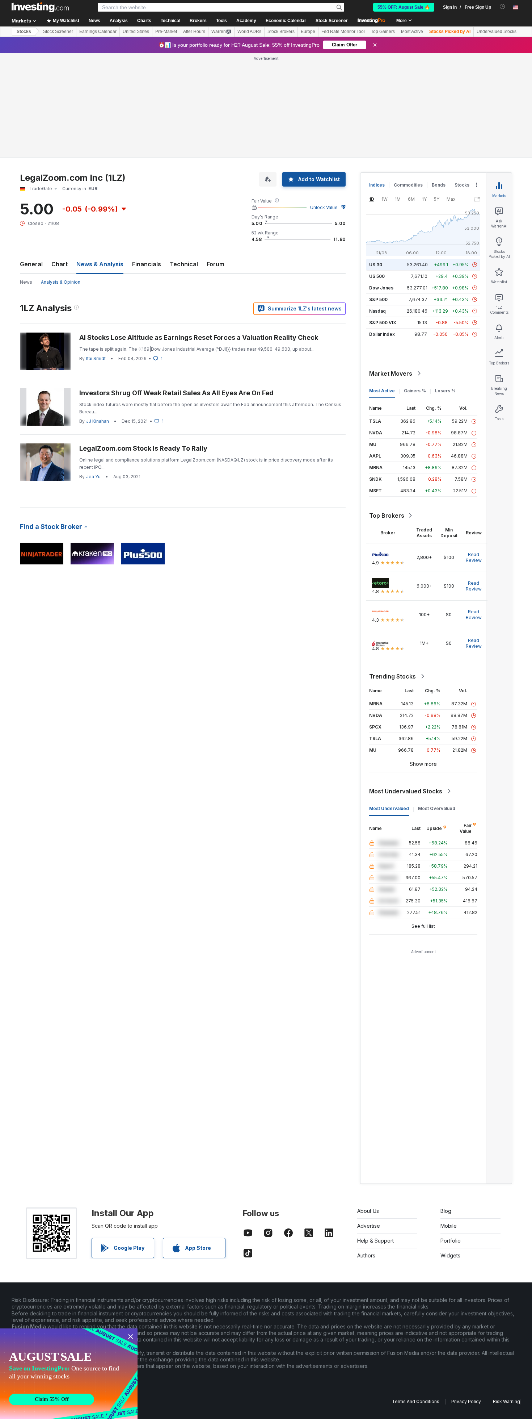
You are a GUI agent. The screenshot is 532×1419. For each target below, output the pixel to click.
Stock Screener (332, 20)
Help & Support (375, 1241)
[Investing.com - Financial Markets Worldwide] (40, 7)
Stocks (24, 31)
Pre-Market (166, 31)
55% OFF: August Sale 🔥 (403, 7)
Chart (59, 264)
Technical (184, 264)
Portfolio (450, 1241)
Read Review (474, 557)
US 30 (375, 264)
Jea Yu (93, 476)
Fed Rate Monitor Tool (343, 31)
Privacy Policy (466, 1401)
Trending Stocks (392, 676)
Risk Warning (506, 1401)
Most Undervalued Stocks (405, 791)
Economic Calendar (286, 20)
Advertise (368, 1226)
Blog (445, 1211)
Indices (377, 185)
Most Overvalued (436, 808)
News (26, 282)
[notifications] (502, 6)
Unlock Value (324, 207)
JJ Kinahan (97, 421)
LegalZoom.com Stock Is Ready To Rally (143, 448)
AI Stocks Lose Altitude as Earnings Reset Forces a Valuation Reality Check (198, 337)
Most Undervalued (389, 808)
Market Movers (390, 373)
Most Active (412, 31)
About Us (368, 1211)
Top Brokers (386, 515)
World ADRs (249, 31)
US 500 (377, 276)
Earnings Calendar (98, 31)
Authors (366, 1255)
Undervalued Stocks (496, 31)
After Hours (194, 31)
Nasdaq (377, 311)
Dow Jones (381, 288)
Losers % (445, 390)
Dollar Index (382, 334)
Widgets (450, 1255)
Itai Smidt (96, 358)
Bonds (439, 185)
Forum (215, 264)
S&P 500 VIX (382, 322)
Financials (146, 264)
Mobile (448, 1226)
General (31, 264)
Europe (308, 31)
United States (136, 31)
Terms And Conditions (415, 1401)
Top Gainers (383, 31)
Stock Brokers (281, 31)
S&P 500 (378, 299)
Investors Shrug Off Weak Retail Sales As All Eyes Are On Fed (176, 393)
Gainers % (415, 390)
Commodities (408, 185)
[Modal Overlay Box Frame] (69, 1373)
